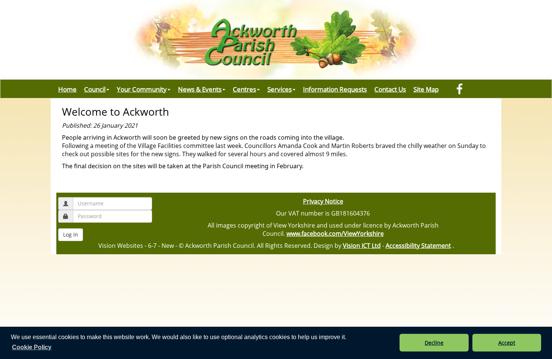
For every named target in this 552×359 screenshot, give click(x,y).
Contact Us (390, 89)
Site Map (426, 89)
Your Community (142, 89)
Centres (244, 89)
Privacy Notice (323, 201)
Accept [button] (506, 342)
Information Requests (335, 89)
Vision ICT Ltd (362, 245)
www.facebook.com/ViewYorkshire (335, 233)
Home (67, 89)
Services (279, 89)
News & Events (200, 89)
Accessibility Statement (418, 245)
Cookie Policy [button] (31, 347)
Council (95, 89)
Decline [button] (434, 342)
